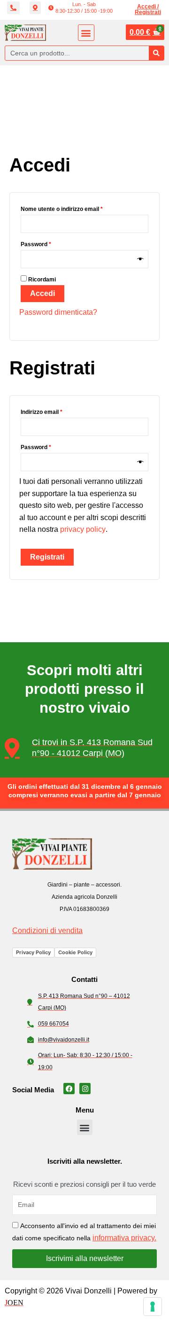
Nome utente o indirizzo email (74, 207)
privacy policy (83, 529)
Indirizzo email (54, 410)
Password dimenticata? (58, 312)
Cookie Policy (75, 952)
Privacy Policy (33, 952)
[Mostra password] (140, 259)
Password (48, 243)
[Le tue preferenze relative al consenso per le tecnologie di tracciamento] (152, 1306)
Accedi (42, 293)
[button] (80, 7)
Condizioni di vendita (47, 930)
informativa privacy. (124, 1238)
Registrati (47, 557)
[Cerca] (156, 53)
